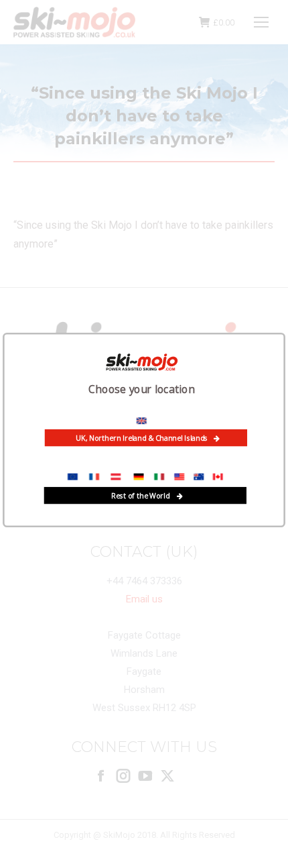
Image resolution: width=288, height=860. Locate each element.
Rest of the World (141, 495)
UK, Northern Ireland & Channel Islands (142, 437)
